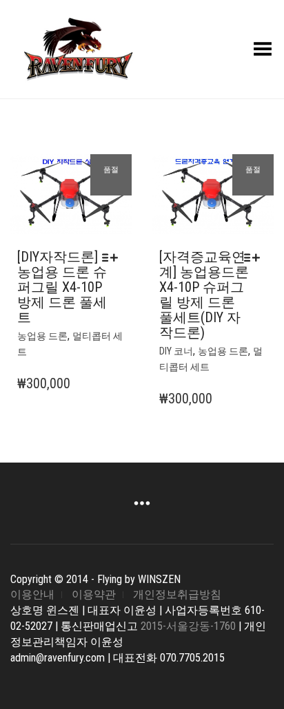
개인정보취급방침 (177, 594)
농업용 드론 (42, 335)
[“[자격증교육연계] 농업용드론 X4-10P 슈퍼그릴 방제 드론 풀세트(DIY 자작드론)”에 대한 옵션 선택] (255, 257)
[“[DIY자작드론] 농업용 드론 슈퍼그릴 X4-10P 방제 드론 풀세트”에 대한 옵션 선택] (113, 257)
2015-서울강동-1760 (188, 626)
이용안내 (32, 594)
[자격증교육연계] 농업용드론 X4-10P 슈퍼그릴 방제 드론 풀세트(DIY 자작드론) (204, 294)
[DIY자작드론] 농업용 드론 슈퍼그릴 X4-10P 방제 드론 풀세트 (62, 287)
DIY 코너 (176, 351)
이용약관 (94, 594)
